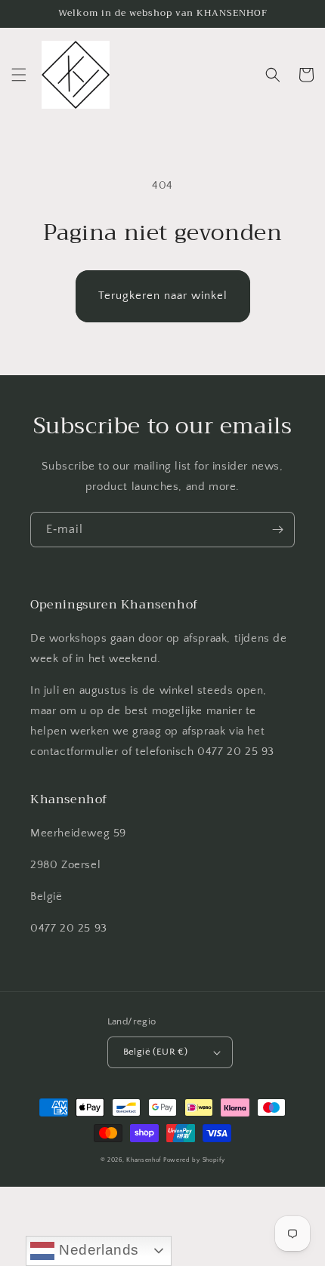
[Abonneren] (277, 529)
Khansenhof (143, 1160)
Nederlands (96, 1250)
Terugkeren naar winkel (163, 295)
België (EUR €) (155, 1051)
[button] (19, 74)
